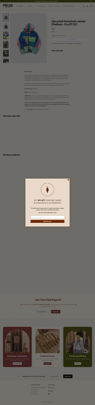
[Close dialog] (68, 180)
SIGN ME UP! (47, 221)
